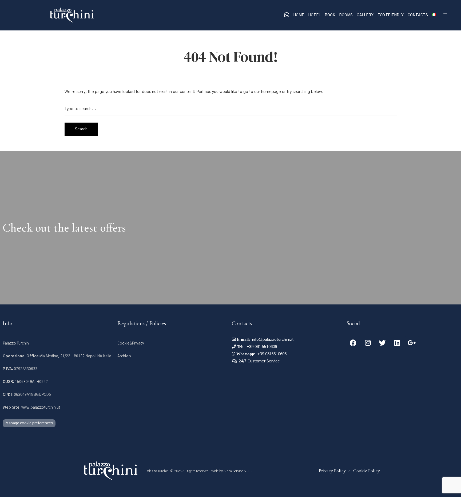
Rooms (346, 15)
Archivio (124, 356)
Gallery (365, 15)
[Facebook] (353, 342)
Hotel (314, 15)
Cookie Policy (366, 470)
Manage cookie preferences (29, 423)
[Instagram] (368, 342)
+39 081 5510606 (261, 347)
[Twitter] (382, 342)
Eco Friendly (390, 15)
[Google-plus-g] (412, 342)
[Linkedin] (397, 342)
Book (330, 15)
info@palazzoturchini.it (273, 340)
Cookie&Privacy (130, 343)
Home (298, 15)
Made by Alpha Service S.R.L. (231, 471)
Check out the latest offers (64, 228)
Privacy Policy (332, 470)
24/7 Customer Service (259, 361)
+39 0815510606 (272, 354)
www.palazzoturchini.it (31, 407)
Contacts (418, 15)
